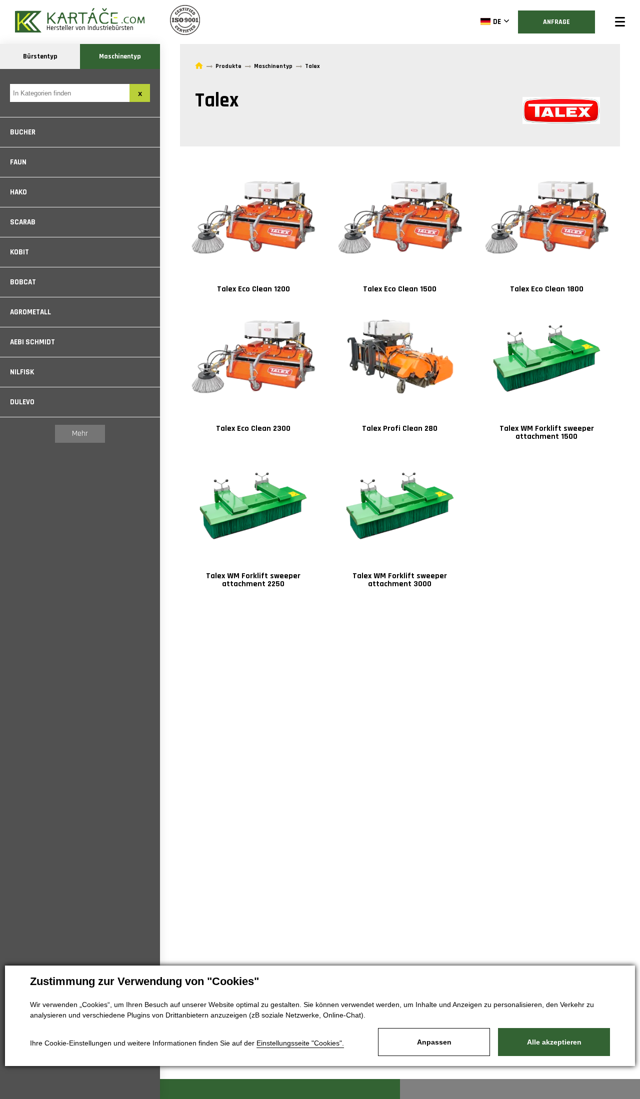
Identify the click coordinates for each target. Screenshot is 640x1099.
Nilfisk (22, 372)
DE (497, 21)
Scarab (23, 222)
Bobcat (23, 282)
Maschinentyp (120, 56)
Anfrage (556, 21)
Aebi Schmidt (32, 342)
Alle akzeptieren (554, 1042)
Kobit (19, 252)
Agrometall (30, 312)
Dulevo (22, 402)
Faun (18, 162)
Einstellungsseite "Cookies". (300, 1043)
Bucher (23, 132)
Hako (18, 192)
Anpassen (434, 1042)
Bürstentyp (40, 56)
